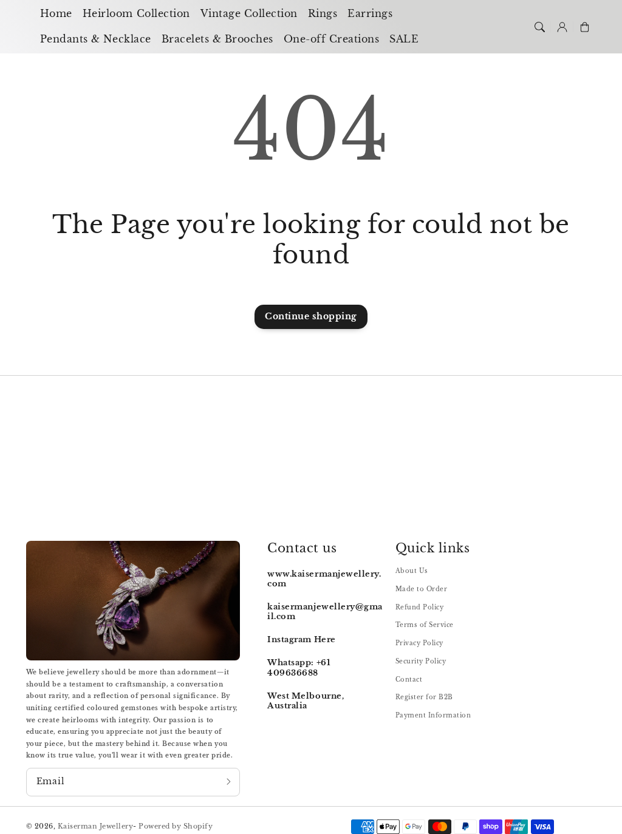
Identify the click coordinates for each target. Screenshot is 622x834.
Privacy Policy (419, 643)
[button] (539, 26)
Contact (409, 679)
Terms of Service (424, 625)
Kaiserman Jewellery (96, 826)
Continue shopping (311, 316)
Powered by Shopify (175, 826)
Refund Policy (419, 607)
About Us (411, 571)
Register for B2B (424, 697)
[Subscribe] (228, 782)
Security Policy (420, 661)
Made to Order (421, 589)
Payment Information (433, 715)
